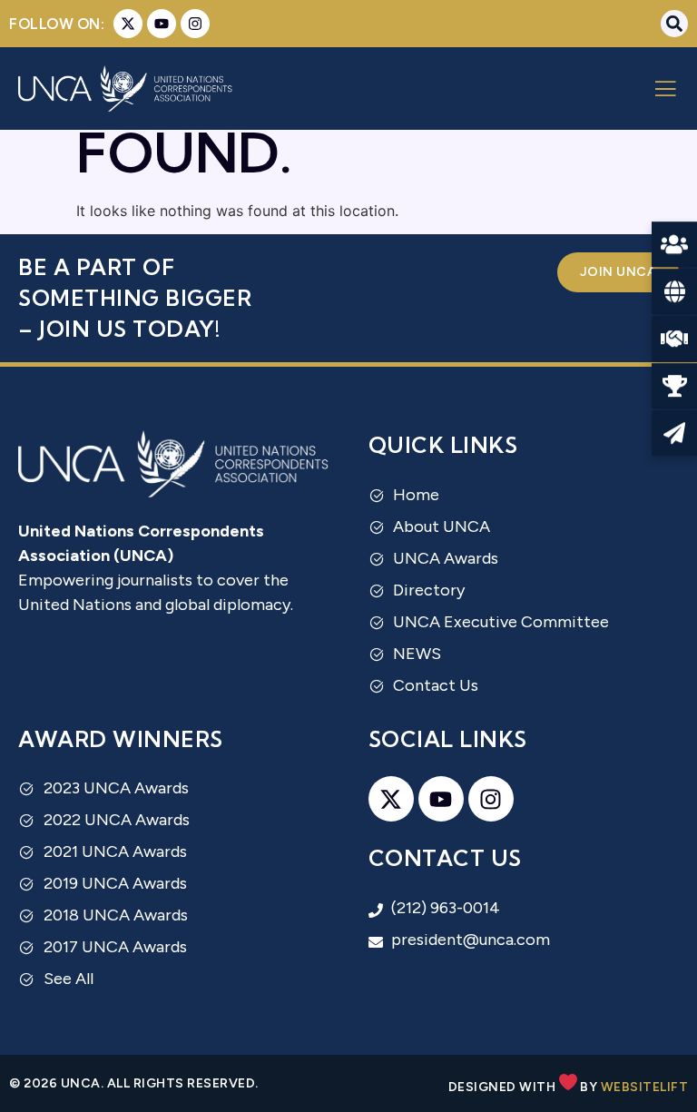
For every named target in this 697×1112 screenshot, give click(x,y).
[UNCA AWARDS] (674, 386)
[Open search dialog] (674, 23)
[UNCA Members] (674, 245)
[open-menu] (665, 90)
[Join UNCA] (674, 339)
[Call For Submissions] (674, 434)
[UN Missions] (674, 292)
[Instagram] (195, 23)
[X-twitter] (127, 23)
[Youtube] (161, 23)
